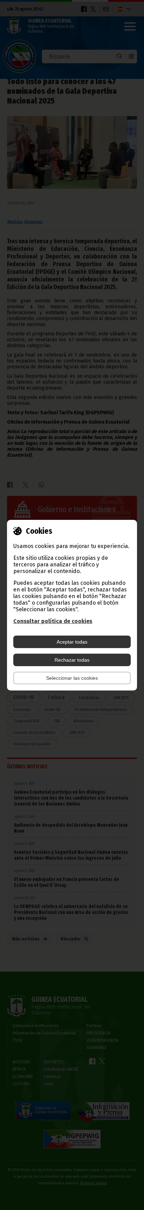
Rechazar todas (72, 660)
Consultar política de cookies (52, 621)
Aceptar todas (72, 642)
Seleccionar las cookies (72, 678)
